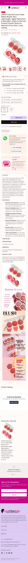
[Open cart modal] (25, 7)
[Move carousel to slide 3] (14, 474)
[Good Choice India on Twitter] (4, 553)
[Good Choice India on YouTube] (9, 553)
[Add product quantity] (8, 117)
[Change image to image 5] (9, 69)
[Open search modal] (4, 7)
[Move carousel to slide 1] (12, 474)
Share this (6, 131)
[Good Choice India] (14, 8)
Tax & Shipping (5, 126)
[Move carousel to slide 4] (15, 474)
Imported (5, 30)
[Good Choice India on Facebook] (2, 553)
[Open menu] (2, 7)
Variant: (5, 106)
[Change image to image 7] (20, 69)
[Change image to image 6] (14, 69)
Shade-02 (12, 109)
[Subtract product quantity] (2, 117)
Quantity (3, 114)
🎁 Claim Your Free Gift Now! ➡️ (17, 168)
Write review (14, 402)
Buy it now (14, 122)
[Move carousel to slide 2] (13, 474)
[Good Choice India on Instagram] (7, 553)
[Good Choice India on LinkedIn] (11, 553)
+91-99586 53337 (8, 539)
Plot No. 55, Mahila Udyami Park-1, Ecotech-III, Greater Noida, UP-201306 (15, 545)
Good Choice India (14, 558)
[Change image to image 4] (4, 69)
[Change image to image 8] (25, 69)
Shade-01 (4, 109)
